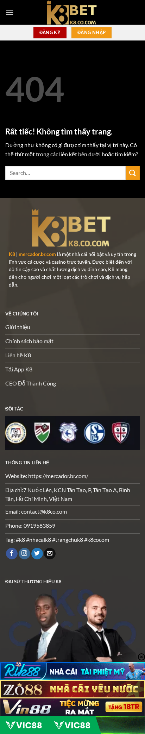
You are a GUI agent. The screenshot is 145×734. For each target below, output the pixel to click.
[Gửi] (133, 173)
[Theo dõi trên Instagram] (24, 554)
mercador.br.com (37, 254)
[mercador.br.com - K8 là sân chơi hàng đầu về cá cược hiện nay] (72, 12)
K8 (12, 254)
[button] (9, 12)
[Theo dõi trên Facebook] (12, 554)
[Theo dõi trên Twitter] (37, 554)
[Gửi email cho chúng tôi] (50, 554)
